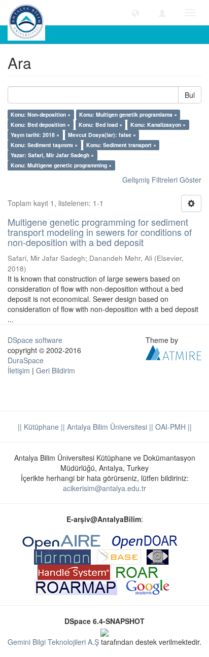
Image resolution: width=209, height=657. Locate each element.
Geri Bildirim (55, 370)
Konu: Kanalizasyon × (158, 124)
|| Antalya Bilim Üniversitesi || (106, 427)
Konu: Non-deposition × (41, 114)
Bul (190, 95)
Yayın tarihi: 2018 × (35, 135)
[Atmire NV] (173, 352)
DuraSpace (26, 360)
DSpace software (35, 340)
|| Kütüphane (38, 427)
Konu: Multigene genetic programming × (61, 165)
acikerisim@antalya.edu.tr (104, 488)
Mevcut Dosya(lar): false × (102, 135)
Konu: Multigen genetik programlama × (128, 114)
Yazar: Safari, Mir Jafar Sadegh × (52, 155)
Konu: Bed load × (100, 124)
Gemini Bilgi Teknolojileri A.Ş (53, 642)
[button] (135, 12)
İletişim (19, 370)
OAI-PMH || (172, 427)
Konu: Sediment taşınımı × (44, 145)
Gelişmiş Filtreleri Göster (161, 180)
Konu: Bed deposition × (40, 124)
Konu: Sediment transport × (121, 145)
